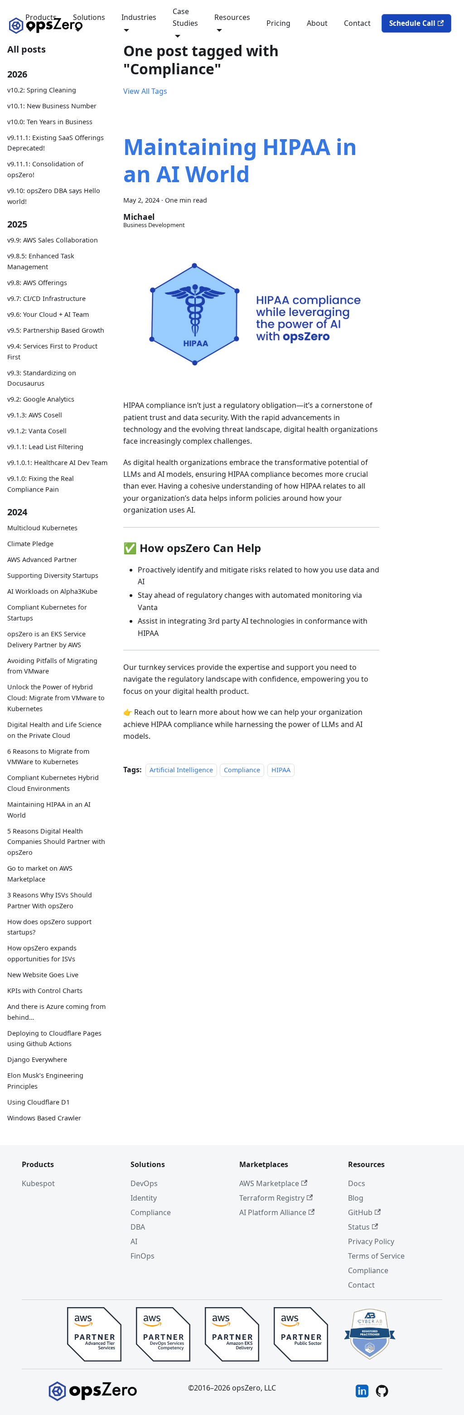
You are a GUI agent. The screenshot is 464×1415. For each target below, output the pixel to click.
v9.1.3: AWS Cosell (34, 415)
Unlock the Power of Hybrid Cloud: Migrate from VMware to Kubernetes (56, 698)
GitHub (360, 1212)
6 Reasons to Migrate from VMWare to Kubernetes (48, 756)
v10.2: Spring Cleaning (41, 90)
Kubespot (38, 1183)
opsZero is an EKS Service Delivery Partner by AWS (46, 639)
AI (133, 1241)
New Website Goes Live (42, 974)
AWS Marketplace (269, 1183)
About (317, 23)
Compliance (242, 770)
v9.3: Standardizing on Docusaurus (41, 378)
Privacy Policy (371, 1241)
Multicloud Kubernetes (42, 527)
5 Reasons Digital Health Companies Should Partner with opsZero (56, 842)
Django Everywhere (37, 1059)
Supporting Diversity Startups (52, 575)
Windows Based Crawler (44, 1118)
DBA (137, 1227)
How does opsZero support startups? (49, 927)
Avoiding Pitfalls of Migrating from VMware (52, 666)
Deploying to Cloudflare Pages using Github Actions (54, 1038)
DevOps (144, 1183)
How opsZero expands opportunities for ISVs (42, 953)
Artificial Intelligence (181, 770)
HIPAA (280, 770)
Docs (356, 1183)
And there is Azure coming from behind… (56, 1012)
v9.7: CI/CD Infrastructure (46, 298)
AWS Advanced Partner (42, 559)
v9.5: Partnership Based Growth (55, 330)
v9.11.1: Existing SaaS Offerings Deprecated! (55, 143)
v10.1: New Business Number (52, 106)
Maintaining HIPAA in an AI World (49, 809)
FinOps (142, 1256)
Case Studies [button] (185, 17)
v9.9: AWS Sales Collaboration (52, 240)
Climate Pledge (30, 543)
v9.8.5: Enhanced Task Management (40, 261)
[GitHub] (382, 1392)
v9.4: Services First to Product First (52, 351)
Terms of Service (376, 1256)
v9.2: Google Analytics (40, 399)
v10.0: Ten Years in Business (49, 121)
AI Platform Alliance (272, 1212)
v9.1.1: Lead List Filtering (45, 446)
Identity (143, 1198)
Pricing (278, 23)
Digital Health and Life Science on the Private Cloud (54, 730)
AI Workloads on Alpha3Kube (52, 591)
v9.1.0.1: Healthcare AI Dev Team (57, 462)
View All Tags (145, 91)
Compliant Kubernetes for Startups (47, 612)
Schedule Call (412, 23)
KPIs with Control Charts (44, 990)
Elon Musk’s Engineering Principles (45, 1080)
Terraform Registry (271, 1198)
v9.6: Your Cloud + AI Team (48, 314)
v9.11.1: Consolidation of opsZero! (45, 169)
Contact (357, 23)
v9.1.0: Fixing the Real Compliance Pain (40, 484)
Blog (355, 1198)
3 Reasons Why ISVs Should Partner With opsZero (49, 900)
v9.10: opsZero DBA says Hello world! (53, 196)
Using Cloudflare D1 (38, 1102)
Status (359, 1227)
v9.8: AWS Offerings (37, 282)
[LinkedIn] (362, 1392)
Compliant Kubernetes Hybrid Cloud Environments (53, 783)
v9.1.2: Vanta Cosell (37, 430)
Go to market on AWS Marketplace (39, 873)
